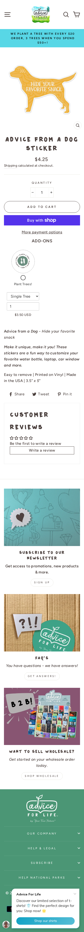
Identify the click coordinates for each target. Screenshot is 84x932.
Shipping (10, 165)
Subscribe (42, 863)
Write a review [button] (42, 450)
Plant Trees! (23, 284)
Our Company (42, 833)
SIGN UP (42, 582)
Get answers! (42, 676)
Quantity (42, 182)
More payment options (42, 232)
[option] (42, 38)
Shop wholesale (42, 776)
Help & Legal (42, 848)
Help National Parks (42, 877)
